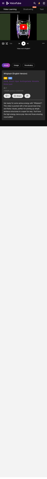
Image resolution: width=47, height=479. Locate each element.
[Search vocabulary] (34, 3)
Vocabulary (28, 65)
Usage (16, 65)
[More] (43, 43)
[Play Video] (23, 27)
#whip (6, 81)
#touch (11, 81)
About (6, 65)
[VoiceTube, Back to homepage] (13, 3)
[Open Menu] (3, 3)
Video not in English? (23, 48)
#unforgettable (25, 81)
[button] (3, 43)
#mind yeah (8, 84)
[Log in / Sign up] (43, 3)
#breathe (35, 81)
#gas (17, 81)
